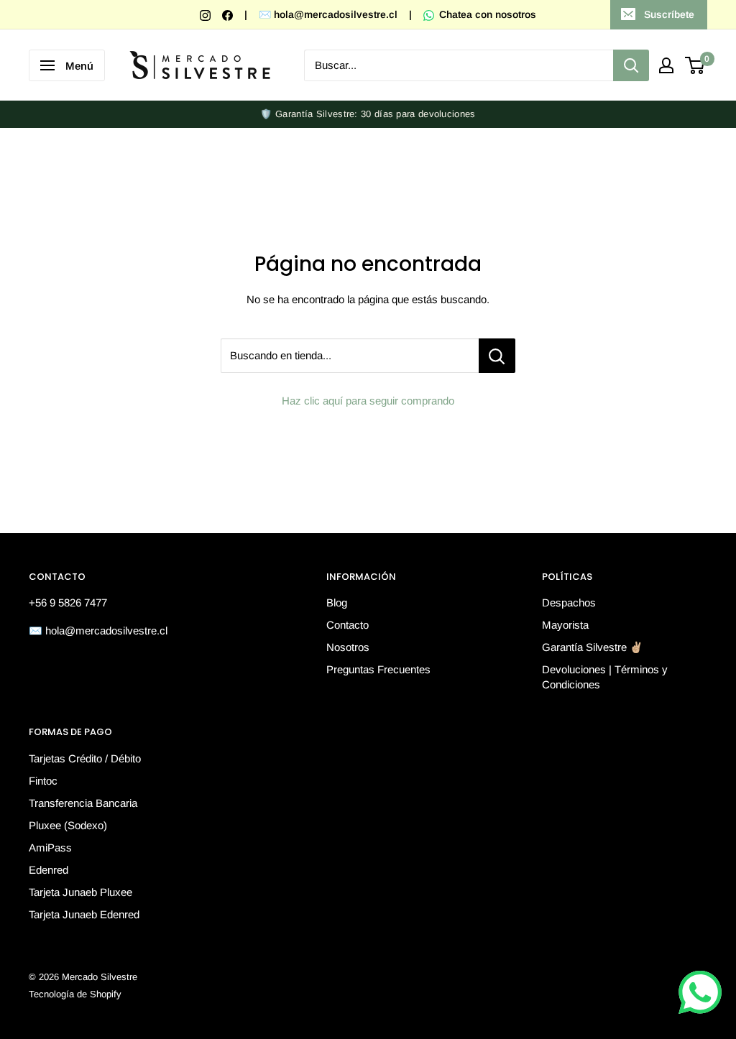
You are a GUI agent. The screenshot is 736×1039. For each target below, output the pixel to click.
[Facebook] (229, 14)
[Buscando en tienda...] (497, 355)
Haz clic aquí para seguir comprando (368, 400)
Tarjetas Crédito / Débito (85, 758)
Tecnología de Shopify (75, 994)
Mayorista (565, 625)
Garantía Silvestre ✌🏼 (592, 647)
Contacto (347, 625)
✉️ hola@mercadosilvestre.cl (328, 14)
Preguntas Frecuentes (378, 669)
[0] (695, 65)
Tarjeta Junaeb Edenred (84, 914)
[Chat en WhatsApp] (700, 992)
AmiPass (50, 847)
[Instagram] (206, 14)
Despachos (569, 602)
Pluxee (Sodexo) (68, 825)
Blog (336, 602)
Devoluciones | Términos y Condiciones (605, 677)
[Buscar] (631, 65)
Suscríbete (669, 14)
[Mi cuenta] (666, 65)
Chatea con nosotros (486, 14)
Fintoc (43, 781)
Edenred (48, 870)
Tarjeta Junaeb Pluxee (80, 892)
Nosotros (347, 647)
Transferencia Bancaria (83, 803)
